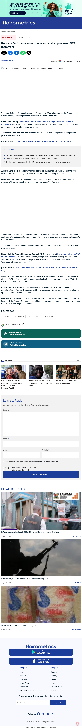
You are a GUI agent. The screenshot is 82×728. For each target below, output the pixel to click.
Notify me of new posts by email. (17, 470)
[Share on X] (4, 53)
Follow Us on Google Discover (71, 61)
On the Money (19, 316)
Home (3, 32)
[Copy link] (28, 53)
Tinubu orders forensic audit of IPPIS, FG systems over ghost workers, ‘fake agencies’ (38, 162)
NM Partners (24, 687)
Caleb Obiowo (76, 629)
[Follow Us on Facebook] (38, 714)
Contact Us (23, 679)
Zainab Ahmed (48, 316)
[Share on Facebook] (10, 53)
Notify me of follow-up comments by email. (21, 467)
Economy (54, 676)
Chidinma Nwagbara (7, 61)
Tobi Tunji (78, 583)
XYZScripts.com (51, 727)
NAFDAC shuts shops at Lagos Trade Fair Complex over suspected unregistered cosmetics (40, 155)
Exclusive (54, 672)
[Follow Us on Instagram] (47, 714)
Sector (53, 683)
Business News (11, 32)
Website (45, 450)
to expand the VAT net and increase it (37, 123)
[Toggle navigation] (75, 23)
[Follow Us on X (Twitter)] (52, 714)
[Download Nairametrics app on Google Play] (41, 652)
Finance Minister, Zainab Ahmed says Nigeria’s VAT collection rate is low (39, 269)
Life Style (54, 690)
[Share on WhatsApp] (23, 53)
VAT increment (34, 316)
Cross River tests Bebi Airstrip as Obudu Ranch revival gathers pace (32, 158)
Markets (53, 679)
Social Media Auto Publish (33, 727)
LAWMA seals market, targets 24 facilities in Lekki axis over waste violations (30, 532)
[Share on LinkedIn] (16, 53)
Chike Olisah (77, 536)
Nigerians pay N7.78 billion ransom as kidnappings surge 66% (24, 579)
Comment (7, 410)
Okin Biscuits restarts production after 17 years (18, 625)
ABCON (6, 316)
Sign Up (58, 703)
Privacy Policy (24, 683)
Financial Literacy (56, 687)
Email (5, 450)
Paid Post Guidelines (27, 690)
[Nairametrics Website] (19, 22)
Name (6, 438)
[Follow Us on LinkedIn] (43, 714)
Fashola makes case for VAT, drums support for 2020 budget (42, 141)
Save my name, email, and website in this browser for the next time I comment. (31, 462)
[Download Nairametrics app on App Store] (41, 661)
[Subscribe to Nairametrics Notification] (77, 724)
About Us (23, 676)
